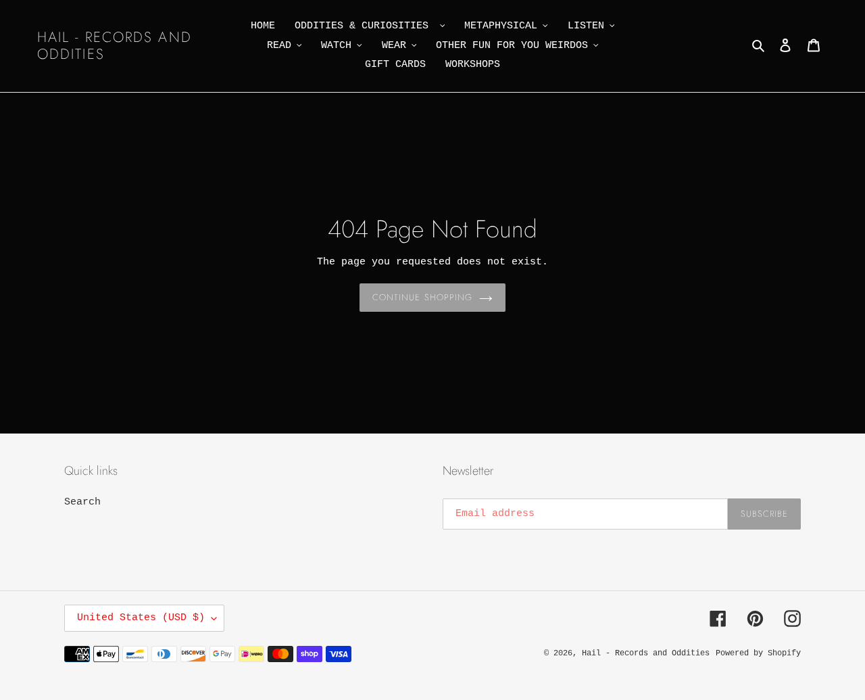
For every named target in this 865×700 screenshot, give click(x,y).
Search (82, 502)
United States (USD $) (141, 618)
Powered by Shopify (758, 653)
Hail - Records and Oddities (114, 46)
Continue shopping (422, 297)
